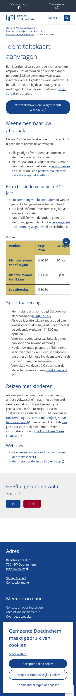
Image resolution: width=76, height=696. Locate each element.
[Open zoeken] (67, 18)
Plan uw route (15, 569)
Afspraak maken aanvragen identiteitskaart (38, 107)
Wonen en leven (24, 27)
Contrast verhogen (19, 4)
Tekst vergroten (57, 4)
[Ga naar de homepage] (20, 18)
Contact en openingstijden (24, 607)
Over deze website (19, 616)
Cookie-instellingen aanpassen (38, 685)
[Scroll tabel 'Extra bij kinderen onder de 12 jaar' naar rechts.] (66, 241)
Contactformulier (18, 582)
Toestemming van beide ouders (33, 200)
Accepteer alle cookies (38, 664)
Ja (13, 504)
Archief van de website (21, 612)
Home (9, 27)
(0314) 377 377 (41, 316)
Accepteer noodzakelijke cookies (38, 675)
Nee (32, 504)
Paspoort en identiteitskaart (20, 34)
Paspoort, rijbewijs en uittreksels (22, 31)
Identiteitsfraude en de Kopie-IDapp (36, 461)
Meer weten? (18, 654)
